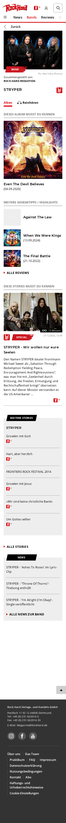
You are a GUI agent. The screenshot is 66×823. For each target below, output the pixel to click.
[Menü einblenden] (5, 17)
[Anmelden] (46, 8)
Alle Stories (17, 547)
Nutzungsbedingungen (26, 771)
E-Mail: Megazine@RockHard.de (27, 725)
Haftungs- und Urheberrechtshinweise (26, 785)
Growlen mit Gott (18, 438)
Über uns (14, 754)
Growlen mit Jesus (19, 486)
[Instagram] (11, 736)
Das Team (32, 754)
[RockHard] (14, 8)
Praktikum (17, 760)
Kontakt (15, 777)
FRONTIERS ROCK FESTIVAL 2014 (28, 472)
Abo (28, 777)
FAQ (32, 760)
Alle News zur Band (26, 614)
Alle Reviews (18, 273)
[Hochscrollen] (61, 690)
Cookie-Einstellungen (24, 793)
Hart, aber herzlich (19, 456)
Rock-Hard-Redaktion (19, 81)
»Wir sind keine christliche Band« (29, 504)
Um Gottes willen (18, 521)
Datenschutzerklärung (26, 766)
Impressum (48, 760)
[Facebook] (22, 736)
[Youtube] (33, 736)
